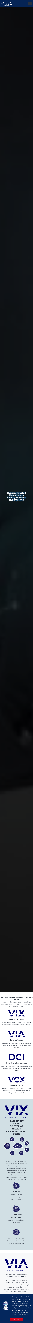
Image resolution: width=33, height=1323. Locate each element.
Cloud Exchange (16, 1085)
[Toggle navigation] (30, 3)
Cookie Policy (23, 1314)
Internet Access (16, 1040)
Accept (16, 1319)
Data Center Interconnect (16, 1063)
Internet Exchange (16, 1019)
